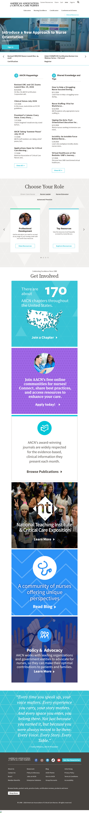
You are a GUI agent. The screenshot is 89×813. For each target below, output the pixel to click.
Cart (61, 2)
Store (57, 2)
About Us (11, 769)
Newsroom (30, 769)
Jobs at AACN (31, 776)
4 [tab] (49, 259)
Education (27, 10)
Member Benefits (14, 780)
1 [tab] (42, 259)
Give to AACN (50, 776)
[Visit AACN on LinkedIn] (47, 760)
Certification (54, 10)
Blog (47, 769)
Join (66, 2)
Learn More (6, 41)
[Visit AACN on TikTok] (53, 760)
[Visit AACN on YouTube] (59, 760)
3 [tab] (47, 259)
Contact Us (12, 773)
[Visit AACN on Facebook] (36, 760)
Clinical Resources (72, 15)
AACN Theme (50, 773)
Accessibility (69, 780)
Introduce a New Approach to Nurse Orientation (34, 34)
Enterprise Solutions (34, 780)
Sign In (72, 2)
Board (10, 776)
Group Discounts (51, 780)
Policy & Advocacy (33, 773)
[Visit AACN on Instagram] (42, 760)
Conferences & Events (69, 10)
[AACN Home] (25, 4)
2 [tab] (44, 259)
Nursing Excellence (40, 10)
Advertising (69, 769)
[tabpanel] (63, 231)
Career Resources (46, 2)
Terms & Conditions (71, 776)
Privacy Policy (69, 773)
